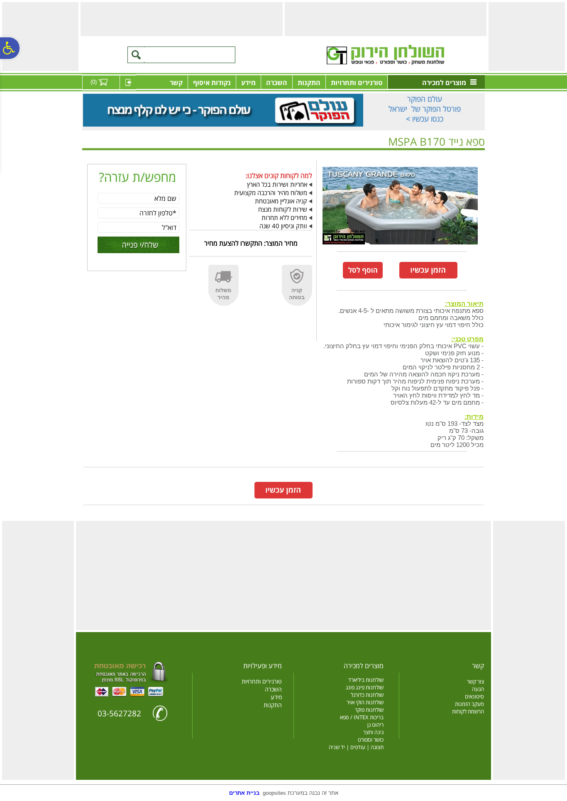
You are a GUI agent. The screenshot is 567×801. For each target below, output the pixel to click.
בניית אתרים (244, 793)
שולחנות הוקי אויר (365, 702)
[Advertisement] (526, 39)
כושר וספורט (371, 739)
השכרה (276, 82)
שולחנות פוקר (369, 709)
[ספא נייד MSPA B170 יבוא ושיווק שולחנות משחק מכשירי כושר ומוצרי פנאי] (400, 246)
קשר (176, 82)
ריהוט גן (375, 724)
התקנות (309, 82)
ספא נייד (429, 154)
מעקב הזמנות (469, 704)
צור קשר (475, 681)
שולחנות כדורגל (367, 694)
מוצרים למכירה (444, 82)
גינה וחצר (373, 732)
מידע (248, 82)
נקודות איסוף (212, 82)
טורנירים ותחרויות (356, 82)
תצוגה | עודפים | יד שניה (356, 747)
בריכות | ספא (456, 154)
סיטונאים (474, 696)
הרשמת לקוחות (468, 711)
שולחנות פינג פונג (365, 687)
